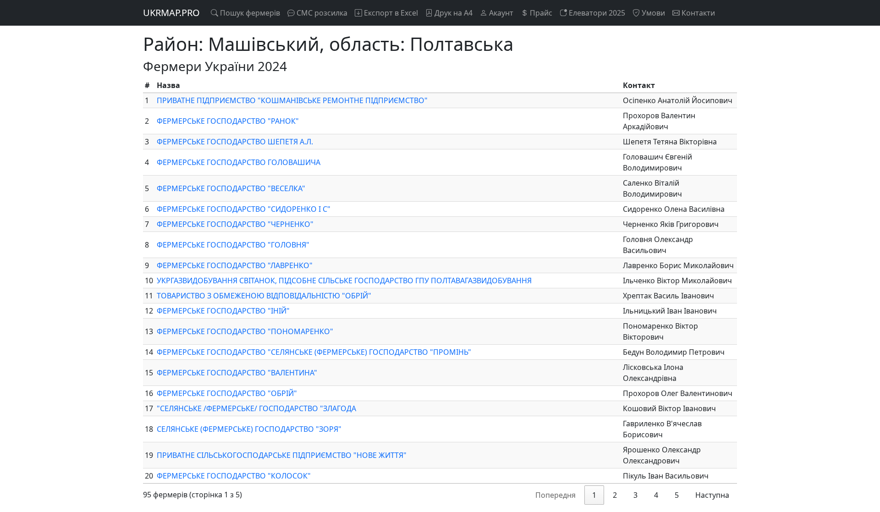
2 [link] (615, 495)
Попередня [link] (555, 495)
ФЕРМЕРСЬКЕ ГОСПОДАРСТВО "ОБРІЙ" (227, 393)
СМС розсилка (321, 13)
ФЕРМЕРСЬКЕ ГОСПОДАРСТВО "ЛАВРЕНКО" (235, 265)
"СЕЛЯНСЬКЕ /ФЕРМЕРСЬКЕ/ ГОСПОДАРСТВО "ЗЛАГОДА (256, 408)
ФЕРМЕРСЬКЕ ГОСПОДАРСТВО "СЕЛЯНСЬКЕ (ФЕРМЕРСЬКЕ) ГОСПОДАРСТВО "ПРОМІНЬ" (314, 352)
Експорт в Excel (390, 13)
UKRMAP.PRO (171, 12)
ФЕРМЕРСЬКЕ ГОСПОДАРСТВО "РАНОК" (228, 121)
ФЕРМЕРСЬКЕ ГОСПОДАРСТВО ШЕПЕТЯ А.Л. (235, 142)
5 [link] (677, 495)
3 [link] (635, 495)
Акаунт (500, 13)
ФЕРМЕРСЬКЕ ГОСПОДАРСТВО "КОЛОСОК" (234, 476)
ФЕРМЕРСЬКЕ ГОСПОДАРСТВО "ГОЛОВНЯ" (233, 245)
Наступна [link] (712, 495)
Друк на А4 (453, 13)
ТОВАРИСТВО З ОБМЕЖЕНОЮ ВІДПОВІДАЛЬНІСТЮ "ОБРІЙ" (264, 296)
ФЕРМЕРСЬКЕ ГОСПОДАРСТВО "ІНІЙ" (223, 311)
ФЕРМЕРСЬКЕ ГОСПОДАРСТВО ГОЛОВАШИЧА (238, 162)
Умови (652, 13)
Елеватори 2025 (596, 13)
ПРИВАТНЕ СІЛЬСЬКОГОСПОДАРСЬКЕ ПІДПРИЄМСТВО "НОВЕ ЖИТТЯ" (282, 455)
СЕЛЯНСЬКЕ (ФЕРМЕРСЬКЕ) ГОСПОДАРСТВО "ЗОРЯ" (249, 429)
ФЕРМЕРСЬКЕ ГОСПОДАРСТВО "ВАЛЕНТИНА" (237, 373)
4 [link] (656, 495)
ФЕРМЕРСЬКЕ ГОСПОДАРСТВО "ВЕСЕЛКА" (231, 188)
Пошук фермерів (249, 13)
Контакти (697, 13)
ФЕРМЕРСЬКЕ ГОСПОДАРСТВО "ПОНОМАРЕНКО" (245, 331)
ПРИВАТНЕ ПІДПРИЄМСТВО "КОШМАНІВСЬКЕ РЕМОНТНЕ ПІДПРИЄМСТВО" (292, 100)
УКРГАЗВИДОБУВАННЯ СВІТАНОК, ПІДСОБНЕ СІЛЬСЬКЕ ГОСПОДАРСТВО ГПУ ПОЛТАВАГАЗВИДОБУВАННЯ (344, 280)
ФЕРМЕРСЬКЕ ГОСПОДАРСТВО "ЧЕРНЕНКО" (235, 224)
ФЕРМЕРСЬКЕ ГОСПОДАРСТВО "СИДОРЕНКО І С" (243, 209)
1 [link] (594, 495)
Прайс (540, 13)
